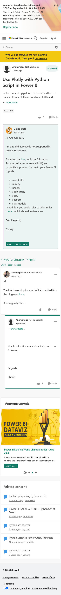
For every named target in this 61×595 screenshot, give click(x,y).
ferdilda (30, 542)
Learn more (41, 58)
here (21, 294)
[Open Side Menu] (4, 38)
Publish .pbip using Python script (27, 496)
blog (23, 159)
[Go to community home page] (20, 38)
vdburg (26, 554)
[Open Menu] (56, 47)
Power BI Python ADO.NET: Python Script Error (32, 510)
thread (9, 211)
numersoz (28, 516)
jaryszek (26, 529)
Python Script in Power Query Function (31, 537)
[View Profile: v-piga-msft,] (9, 130)
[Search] (35, 38)
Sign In (54, 38)
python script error (19, 550)
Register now (10, 27)
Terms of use (48, 577)
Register (44, 38)
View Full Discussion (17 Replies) (20, 259)
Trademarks (8, 583)
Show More (11, 102)
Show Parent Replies (11, 264)
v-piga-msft (20, 128)
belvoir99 (30, 500)
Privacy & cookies (30, 577)
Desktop (9, 47)
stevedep (16, 272)
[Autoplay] (25, 472)
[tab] (29, 472)
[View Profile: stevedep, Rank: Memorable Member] (6, 274)
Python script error (19, 525)
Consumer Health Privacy (44, 588)
